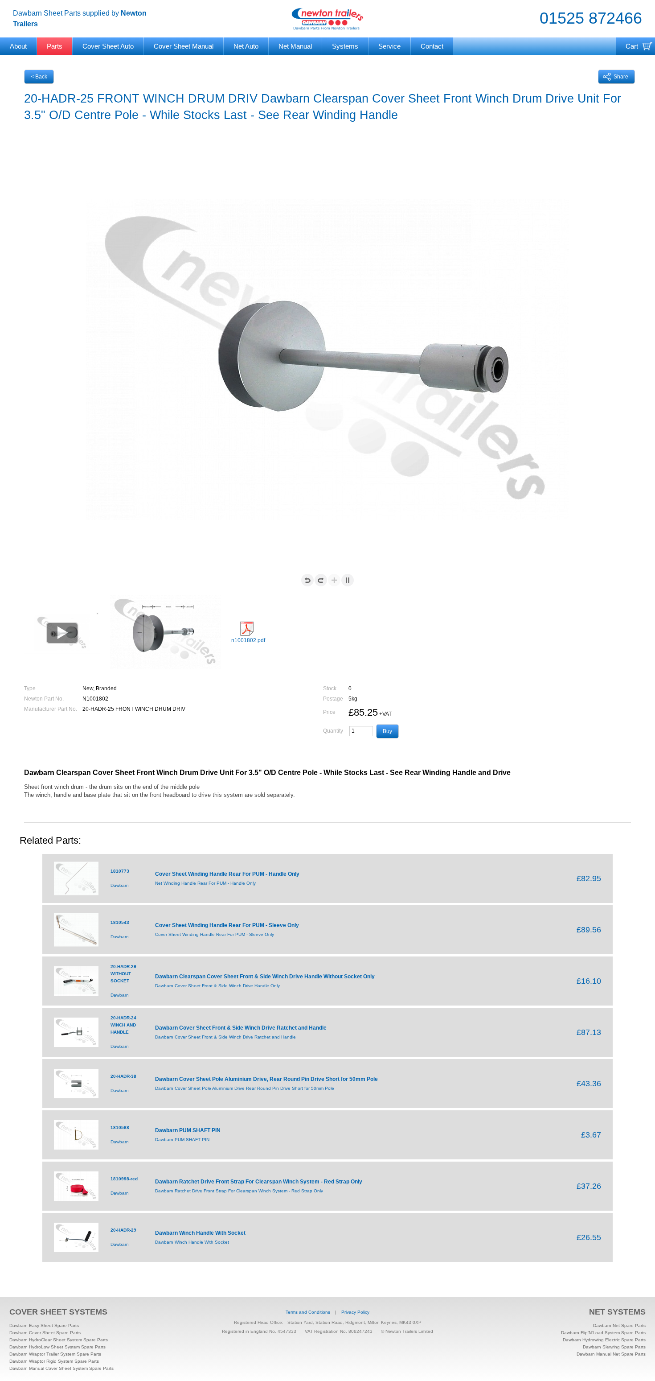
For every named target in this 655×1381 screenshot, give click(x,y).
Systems (345, 46)
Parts (54, 46)
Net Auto (245, 46)
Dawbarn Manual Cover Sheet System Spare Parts (61, 1368)
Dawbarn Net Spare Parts (619, 1325)
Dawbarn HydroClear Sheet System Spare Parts (58, 1339)
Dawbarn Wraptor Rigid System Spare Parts (54, 1361)
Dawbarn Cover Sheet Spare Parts (45, 1332)
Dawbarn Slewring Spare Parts (614, 1346)
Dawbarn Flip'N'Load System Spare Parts (603, 1332)
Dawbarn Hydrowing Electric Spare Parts (604, 1339)
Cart (632, 46)
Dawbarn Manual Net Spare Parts (611, 1354)
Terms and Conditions (308, 1312)
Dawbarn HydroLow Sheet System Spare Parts (57, 1346)
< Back (39, 77)
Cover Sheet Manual (183, 46)
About (18, 46)
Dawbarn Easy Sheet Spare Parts (44, 1325)
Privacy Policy (355, 1312)
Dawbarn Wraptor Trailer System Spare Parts (55, 1354)
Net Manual (295, 46)
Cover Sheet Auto (108, 46)
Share (621, 77)
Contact (432, 46)
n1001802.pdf (248, 640)
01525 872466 (591, 18)
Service (389, 46)
